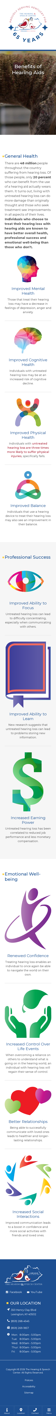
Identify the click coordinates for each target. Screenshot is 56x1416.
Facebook (16, 1292)
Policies (29, 1380)
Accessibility (28, 1386)
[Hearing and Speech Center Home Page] (28, 25)
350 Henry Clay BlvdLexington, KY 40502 (23, 1312)
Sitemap (28, 1392)
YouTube (36, 1292)
